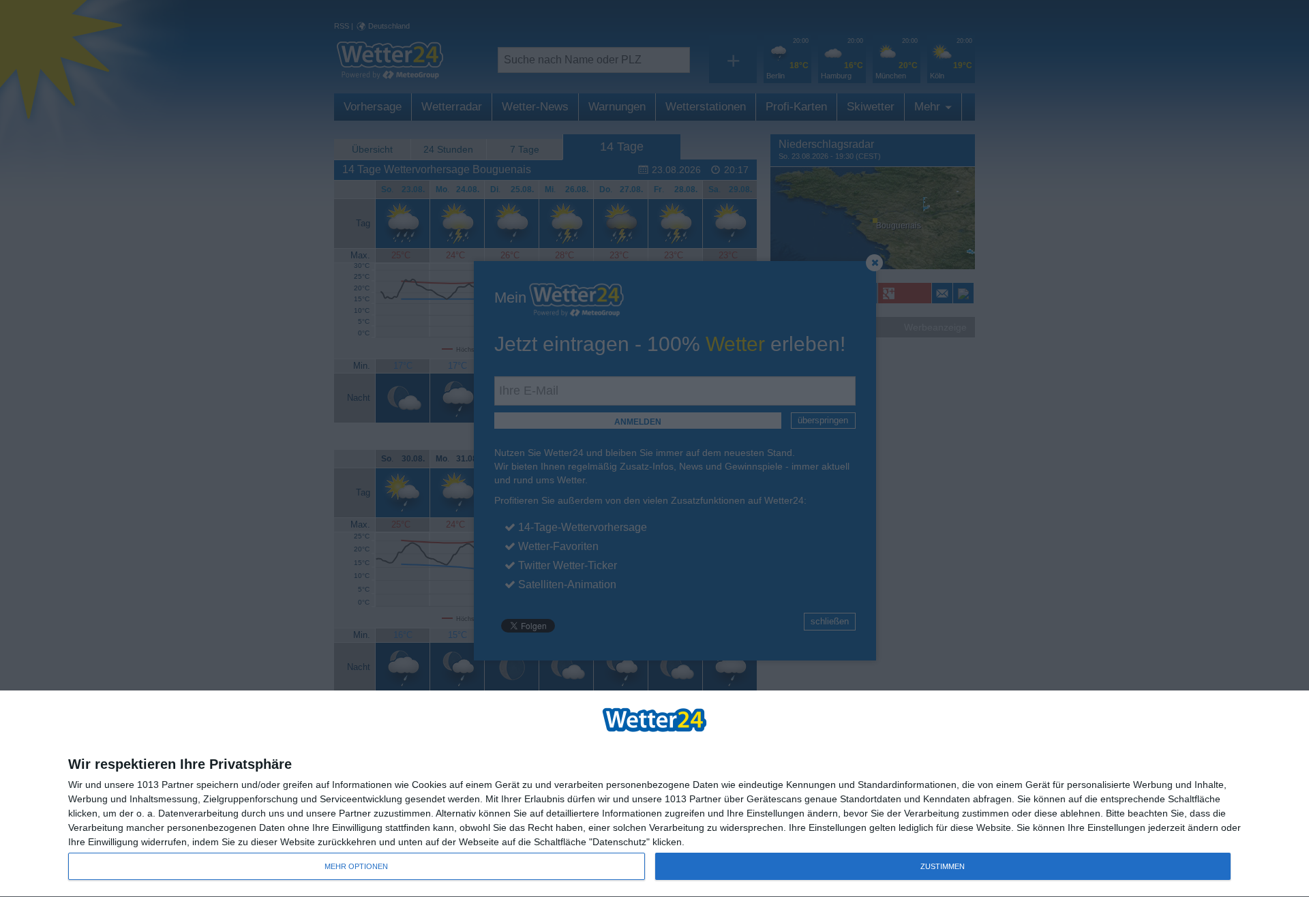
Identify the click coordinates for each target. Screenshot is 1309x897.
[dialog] (654, 794)
